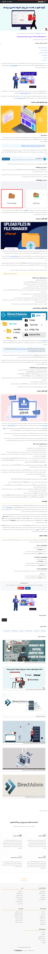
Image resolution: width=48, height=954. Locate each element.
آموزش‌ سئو (43, 895)
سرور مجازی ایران (19, 893)
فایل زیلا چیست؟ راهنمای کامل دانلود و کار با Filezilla (30, 146)
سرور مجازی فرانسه (19, 897)
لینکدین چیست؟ (7, 630)
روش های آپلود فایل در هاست (42, 47)
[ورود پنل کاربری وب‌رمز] (3, 1)
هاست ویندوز (42, 922)
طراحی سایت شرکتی (19, 912)
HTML (4, 428)
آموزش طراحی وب (42, 893)
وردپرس (37, 529)
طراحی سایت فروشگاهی (18, 914)
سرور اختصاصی (19, 899)
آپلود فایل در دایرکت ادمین (43, 52)
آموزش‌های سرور (42, 899)
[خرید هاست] (24, 79)
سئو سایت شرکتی (42, 936)
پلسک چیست (44, 425)
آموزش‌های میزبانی (13, 65)
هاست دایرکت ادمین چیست (25, 93)
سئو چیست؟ (21, 630)
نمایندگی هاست (42, 924)
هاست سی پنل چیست (21, 98)
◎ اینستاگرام (21, 588)
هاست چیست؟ (36, 630)
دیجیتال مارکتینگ (42, 929)
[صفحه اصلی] (40, 1)
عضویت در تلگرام (6, 159)
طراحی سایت (20, 908)
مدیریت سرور (20, 903)
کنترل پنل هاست (9, 507)
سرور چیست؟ (43, 630)
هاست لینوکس (42, 920)
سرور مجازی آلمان (19, 895)
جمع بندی (45, 57)
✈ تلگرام (27, 588)
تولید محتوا (43, 940)
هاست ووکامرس (42, 918)
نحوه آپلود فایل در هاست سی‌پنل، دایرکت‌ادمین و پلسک (31, 37)
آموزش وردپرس (42, 891)
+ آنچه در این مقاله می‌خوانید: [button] (41, 43)
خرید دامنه (43, 912)
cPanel (26, 210)
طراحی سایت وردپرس (18, 922)
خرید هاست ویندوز (11, 425)
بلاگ (42, 33)
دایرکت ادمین (45, 340)
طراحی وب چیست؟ (28, 630)
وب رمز (23, 947)
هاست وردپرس (42, 916)
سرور (22, 888)
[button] (24, 879)
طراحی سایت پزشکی (18, 920)
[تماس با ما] (5, 2)
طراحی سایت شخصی (18, 918)
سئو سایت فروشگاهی (41, 938)
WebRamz (18, 950)
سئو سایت (43, 932)
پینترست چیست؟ (14, 630)
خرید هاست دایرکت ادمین (21, 349)
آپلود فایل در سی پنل (43, 50)
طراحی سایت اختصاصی (18, 916)
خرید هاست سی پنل (14, 256)
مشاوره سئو (43, 934)
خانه (45, 33)
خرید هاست (43, 914)
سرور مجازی (20, 891)
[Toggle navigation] (45, 1)
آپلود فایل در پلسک (44, 55)
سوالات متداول (44, 60)
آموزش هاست (38, 33)
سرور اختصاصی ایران (18, 901)
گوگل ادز (43, 942)
